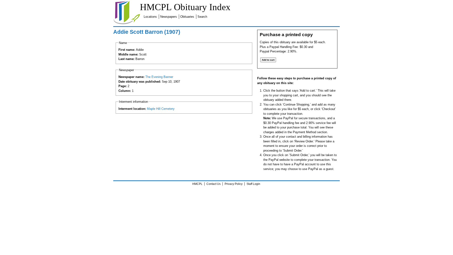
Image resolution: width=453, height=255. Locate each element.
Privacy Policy (234, 184)
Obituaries (187, 16)
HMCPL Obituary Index (185, 7)
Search (202, 16)
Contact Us (213, 184)
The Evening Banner (159, 77)
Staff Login (253, 184)
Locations (150, 16)
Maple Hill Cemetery (161, 108)
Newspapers (168, 16)
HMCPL (197, 184)
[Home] (126, 23)
